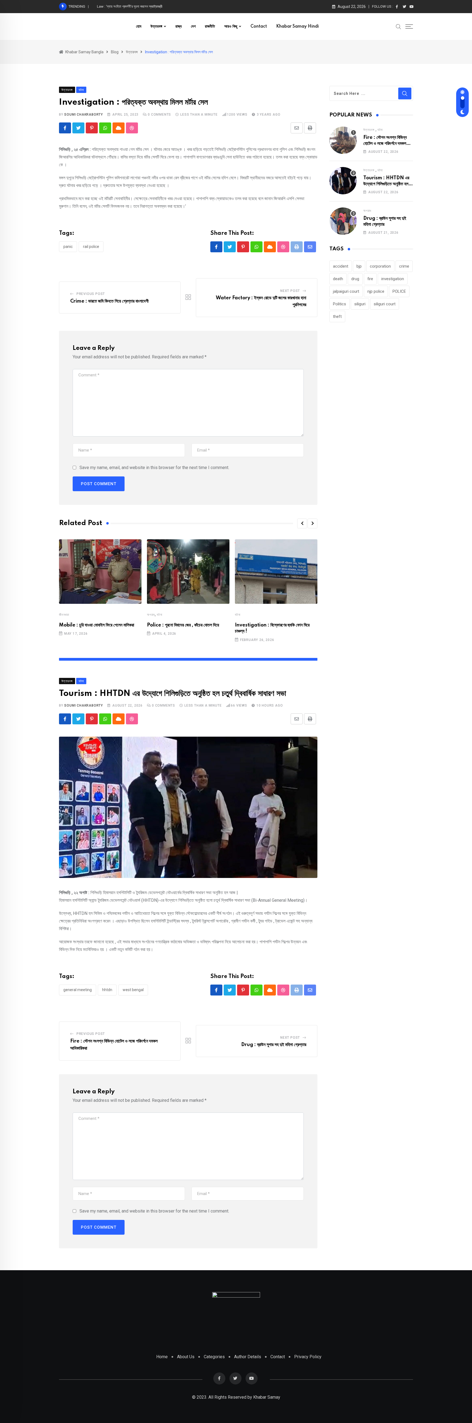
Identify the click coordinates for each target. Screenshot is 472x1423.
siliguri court (385, 303)
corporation (380, 266)
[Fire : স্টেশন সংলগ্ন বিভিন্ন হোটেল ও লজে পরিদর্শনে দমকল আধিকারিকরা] (343, 140)
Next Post (290, 291)
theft (337, 316)
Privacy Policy (307, 1356)
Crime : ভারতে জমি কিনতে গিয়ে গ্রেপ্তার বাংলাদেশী (109, 301)
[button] (302, 523)
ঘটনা (159, 615)
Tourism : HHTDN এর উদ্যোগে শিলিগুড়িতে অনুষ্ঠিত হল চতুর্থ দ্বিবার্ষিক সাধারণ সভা (386, 184)
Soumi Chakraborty (83, 114)
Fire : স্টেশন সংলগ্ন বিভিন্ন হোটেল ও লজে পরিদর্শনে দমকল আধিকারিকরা (385, 143)
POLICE (399, 291)
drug (355, 278)
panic (68, 246)
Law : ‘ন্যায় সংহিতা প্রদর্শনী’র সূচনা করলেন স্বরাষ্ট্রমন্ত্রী (129, 6)
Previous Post (90, 294)
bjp (359, 266)
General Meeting (77, 990)
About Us (185, 1356)
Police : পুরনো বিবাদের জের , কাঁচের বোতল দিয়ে (183, 625)
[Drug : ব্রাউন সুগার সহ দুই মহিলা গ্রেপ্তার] (343, 221)
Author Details (247, 1356)
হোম (138, 26)
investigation (392, 278)
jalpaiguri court (346, 291)
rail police (91, 246)
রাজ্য (178, 26)
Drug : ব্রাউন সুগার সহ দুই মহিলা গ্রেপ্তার (273, 1044)
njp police (375, 291)
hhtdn (107, 990)
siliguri (359, 303)
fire (370, 278)
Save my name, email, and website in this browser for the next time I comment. (154, 467)
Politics (339, 303)
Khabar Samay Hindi (297, 26)
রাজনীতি (210, 26)
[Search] (398, 26)
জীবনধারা (64, 615)
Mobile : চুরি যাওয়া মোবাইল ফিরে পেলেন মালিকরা (96, 625)
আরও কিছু (230, 26)
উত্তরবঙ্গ (156, 26)
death (338, 278)
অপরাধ (151, 615)
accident (340, 266)
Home (162, 1356)
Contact (258, 26)
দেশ (193, 26)
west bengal (133, 990)
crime (404, 266)
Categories (214, 1356)
